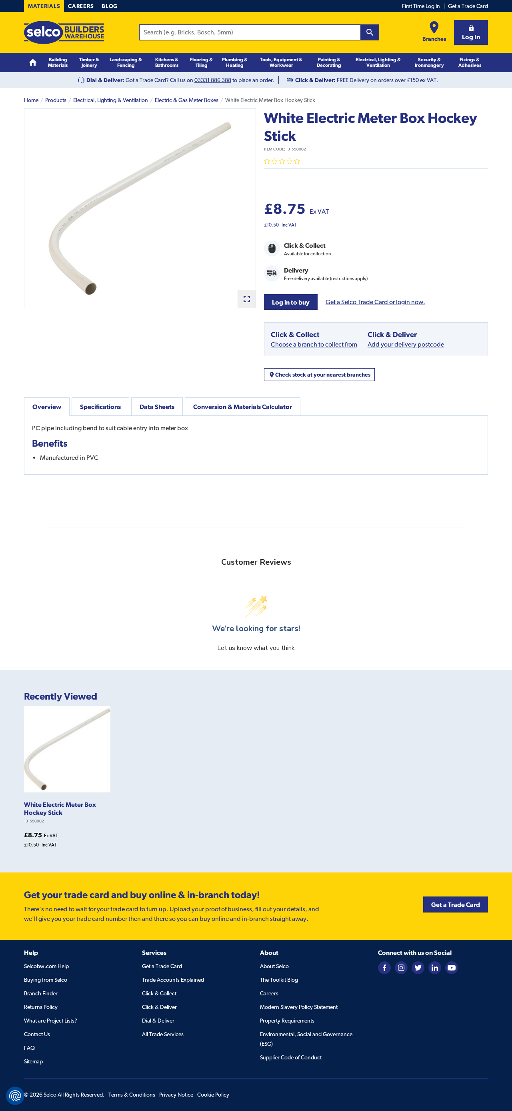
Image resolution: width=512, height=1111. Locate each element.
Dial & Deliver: (105, 80)
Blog (110, 6)
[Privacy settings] (15, 1096)
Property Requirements (287, 1020)
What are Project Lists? (50, 1020)
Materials (44, 6)
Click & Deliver (159, 1007)
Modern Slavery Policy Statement (299, 1007)
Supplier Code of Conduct (291, 1057)
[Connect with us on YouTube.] (451, 967)
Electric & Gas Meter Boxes (186, 100)
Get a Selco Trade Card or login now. (375, 302)
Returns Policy (41, 1007)
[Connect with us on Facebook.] (384, 967)
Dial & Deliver (158, 1020)
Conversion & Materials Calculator (242, 406)
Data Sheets (157, 406)
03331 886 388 (212, 80)
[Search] (370, 32)
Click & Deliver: (315, 80)
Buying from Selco (45, 980)
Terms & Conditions (131, 1094)
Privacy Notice (176, 1094)
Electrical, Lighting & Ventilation (110, 100)
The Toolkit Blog (279, 980)
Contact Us (37, 1034)
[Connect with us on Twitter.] (418, 967)
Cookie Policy (213, 1094)
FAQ (29, 1048)
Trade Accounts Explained (173, 980)
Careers (81, 6)
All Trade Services (163, 1034)
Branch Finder (41, 993)
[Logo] (64, 32)
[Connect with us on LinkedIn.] (434, 967)
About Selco (274, 966)
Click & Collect (159, 993)
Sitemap (33, 1061)
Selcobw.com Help (46, 966)
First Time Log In (421, 6)
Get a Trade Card (468, 6)
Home (31, 100)
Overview (46, 406)
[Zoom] (247, 299)
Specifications (100, 406)
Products (55, 100)
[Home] (33, 62)
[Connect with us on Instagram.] (401, 967)
